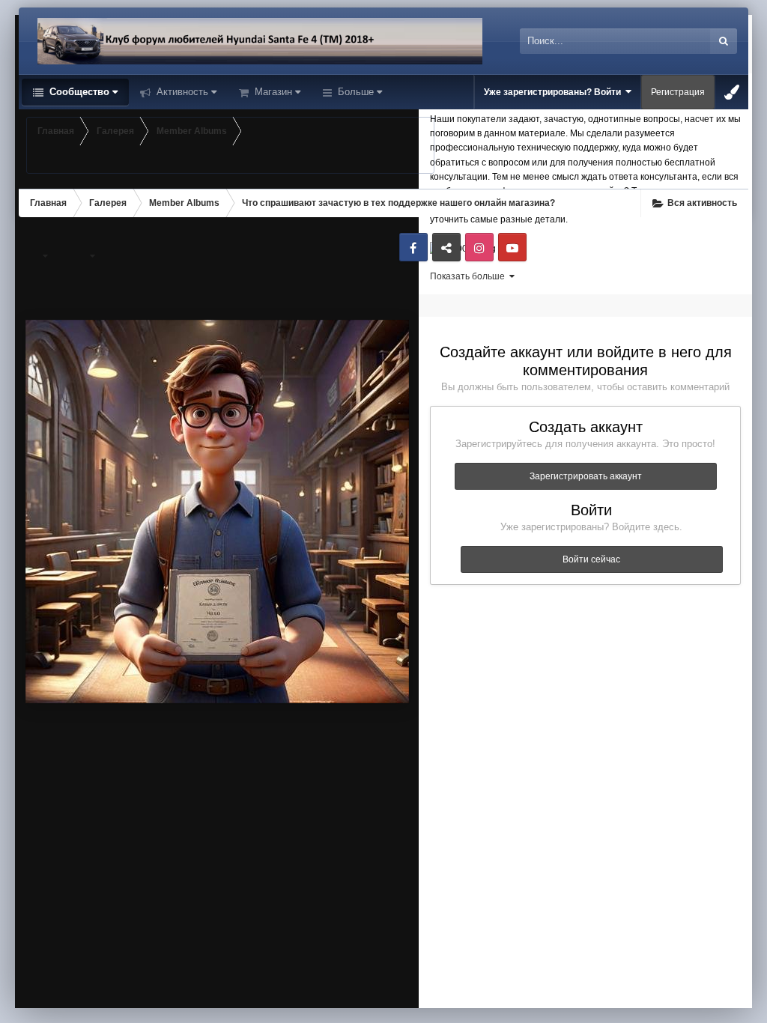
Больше (356, 91)
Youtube (512, 247)
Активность (181, 91)
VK (446, 247)
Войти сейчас (591, 559)
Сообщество (77, 91)
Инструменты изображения (215, 982)
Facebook (413, 247)
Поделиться (357, 982)
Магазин (272, 91)
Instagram (479, 247)
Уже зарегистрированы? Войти (554, 92)
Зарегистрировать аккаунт (586, 476)
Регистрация (678, 92)
